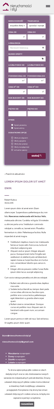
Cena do (31, 32)
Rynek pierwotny (20, 125)
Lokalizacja (14, 43)
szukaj (36, 156)
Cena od (12, 32)
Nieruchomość (15, 21)
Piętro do (32, 109)
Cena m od (13, 87)
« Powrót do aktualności (14, 174)
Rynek (11, 120)
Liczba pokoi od (16, 65)
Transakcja (33, 21)
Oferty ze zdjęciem (21, 138)
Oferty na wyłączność (21, 147)
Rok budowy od (16, 98)
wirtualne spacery (20, 150)
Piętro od (13, 109)
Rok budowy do (35, 98)
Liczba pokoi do (35, 65)
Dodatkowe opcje (17, 132)
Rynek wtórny (19, 128)
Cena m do (32, 87)
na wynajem (19, 353)
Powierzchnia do (36, 76)
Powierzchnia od (17, 76)
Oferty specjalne (20, 141)
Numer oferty (15, 54)
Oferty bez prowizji (21, 144)
